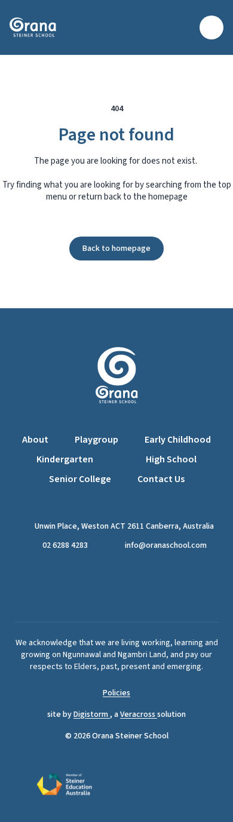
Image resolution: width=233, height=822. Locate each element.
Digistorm (91, 714)
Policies (116, 693)
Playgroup (96, 439)
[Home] (41, 27)
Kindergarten (64, 459)
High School (171, 459)
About (35, 439)
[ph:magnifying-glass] (183, 27)
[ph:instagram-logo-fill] (131, 587)
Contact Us (161, 479)
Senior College (80, 479)
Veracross (138, 714)
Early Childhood (178, 439)
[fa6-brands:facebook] (102, 587)
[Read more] (102, 587)
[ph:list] (211, 27)
